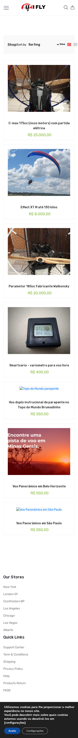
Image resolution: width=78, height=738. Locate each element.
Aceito (12, 731)
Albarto (8, 630)
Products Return (14, 683)
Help (6, 676)
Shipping (9, 662)
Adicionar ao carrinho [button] (29, 123)
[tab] (69, 44)
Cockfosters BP (13, 601)
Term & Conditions (15, 654)
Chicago (9, 615)
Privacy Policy (13, 669)
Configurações (35, 731)
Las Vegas (10, 623)
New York (9, 587)
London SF (10, 594)
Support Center (13, 647)
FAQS (7, 690)
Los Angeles (11, 608)
